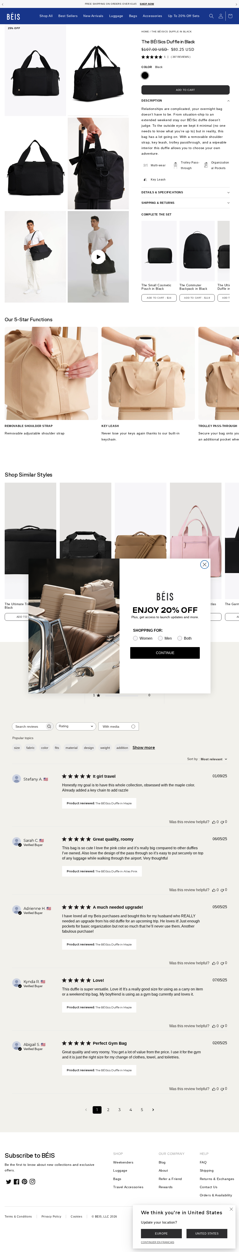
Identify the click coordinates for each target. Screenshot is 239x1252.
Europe (161, 1233)
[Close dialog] (204, 564)
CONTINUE (165, 653)
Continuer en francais (157, 1242)
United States (207, 1233)
